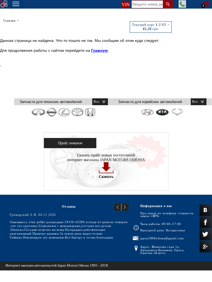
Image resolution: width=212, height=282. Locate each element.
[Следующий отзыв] (124, 207)
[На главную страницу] (4, 4)
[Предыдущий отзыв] (117, 207)
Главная (9, 21)
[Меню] (15, 4)
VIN (125, 4)
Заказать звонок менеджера (182, 4)
